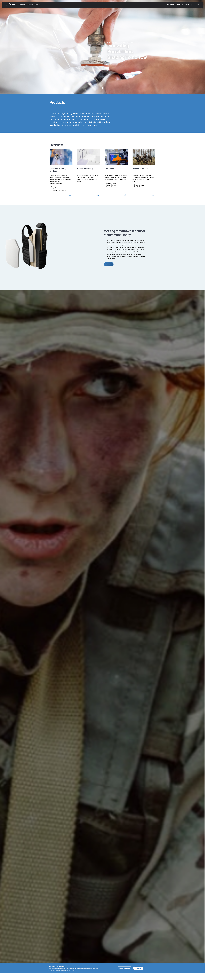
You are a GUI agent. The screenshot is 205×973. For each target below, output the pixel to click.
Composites (110, 168)
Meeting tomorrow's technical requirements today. (124, 233)
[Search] (194, 5)
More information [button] (71, 970)
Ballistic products (140, 168)
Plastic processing (85, 168)
